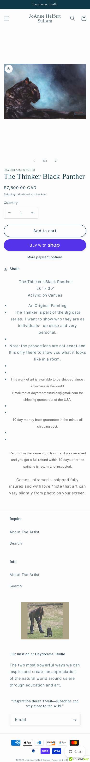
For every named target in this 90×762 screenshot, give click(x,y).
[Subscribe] (74, 720)
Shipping (9, 194)
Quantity (11, 203)
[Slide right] (56, 160)
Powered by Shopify (63, 760)
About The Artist (24, 532)
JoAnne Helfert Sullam (38, 760)
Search (16, 543)
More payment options (45, 257)
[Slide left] (34, 160)
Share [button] (15, 269)
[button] (6, 18)
